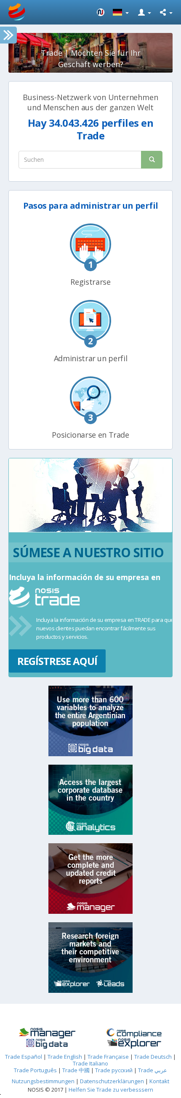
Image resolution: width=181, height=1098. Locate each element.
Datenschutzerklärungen (112, 1081)
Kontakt (159, 1081)
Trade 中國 (76, 1070)
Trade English (65, 1056)
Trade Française (108, 1056)
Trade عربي (152, 1070)
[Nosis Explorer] (134, 1043)
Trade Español (23, 1056)
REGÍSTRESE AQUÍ (57, 661)
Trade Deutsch (153, 1056)
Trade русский (114, 1070)
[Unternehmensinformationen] (46, 1033)
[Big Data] (46, 1043)
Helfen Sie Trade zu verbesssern (111, 1089)
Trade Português (35, 1070)
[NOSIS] (101, 12)
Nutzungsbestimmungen (43, 1081)
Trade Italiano (90, 1063)
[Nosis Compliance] (134, 1033)
